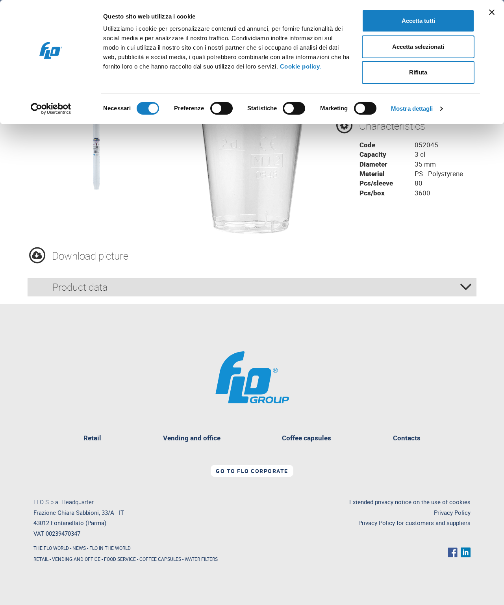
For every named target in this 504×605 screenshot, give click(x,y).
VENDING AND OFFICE (76, 559)
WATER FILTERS (201, 559)
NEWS (79, 548)
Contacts (407, 437)
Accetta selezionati (418, 46)
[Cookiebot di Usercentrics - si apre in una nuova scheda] (51, 109)
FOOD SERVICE (120, 559)
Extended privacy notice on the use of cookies (410, 502)
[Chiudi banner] (492, 12)
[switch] (221, 108)
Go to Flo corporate (252, 471)
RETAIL (40, 559)
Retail (95, 439)
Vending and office (191, 437)
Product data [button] (79, 286)
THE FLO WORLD (51, 548)
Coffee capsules (306, 437)
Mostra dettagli (412, 108)
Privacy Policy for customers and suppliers (414, 523)
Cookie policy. (300, 66)
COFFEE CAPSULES (160, 559)
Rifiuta (418, 72)
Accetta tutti (418, 20)
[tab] (252, 287)
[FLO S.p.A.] (252, 376)
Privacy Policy (452, 512)
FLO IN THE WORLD (110, 548)
